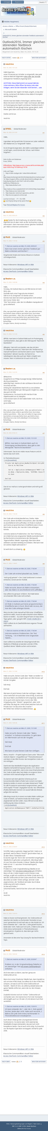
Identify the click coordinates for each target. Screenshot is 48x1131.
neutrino (9, 64)
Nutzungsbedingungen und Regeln (21, 1124)
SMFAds (19, 1128)
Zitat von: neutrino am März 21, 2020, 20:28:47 (22, 959)
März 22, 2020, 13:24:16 (10, 913)
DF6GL (8, 128)
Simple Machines (31, 1126)
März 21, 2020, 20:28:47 (10, 847)
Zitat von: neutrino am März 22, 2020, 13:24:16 (22, 1006)
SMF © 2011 (22, 1126)
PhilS (7, 237)
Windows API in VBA (25, 264)
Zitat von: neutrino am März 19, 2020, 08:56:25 (22, 246)
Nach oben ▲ (38, 1124)
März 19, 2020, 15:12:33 (10, 334)
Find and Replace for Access (16, 205)
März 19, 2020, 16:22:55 (10, 372)
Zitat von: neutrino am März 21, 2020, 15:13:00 (22, 728)
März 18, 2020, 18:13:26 (10, 68)
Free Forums (27, 1128)
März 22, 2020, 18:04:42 (10, 954)
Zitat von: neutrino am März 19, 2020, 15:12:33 (22, 438)
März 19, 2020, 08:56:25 (10, 215)
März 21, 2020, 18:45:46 (10, 723)
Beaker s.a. (10, 278)
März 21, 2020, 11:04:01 (10, 563)
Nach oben (6, 1061)
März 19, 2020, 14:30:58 (10, 282)
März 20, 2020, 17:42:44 (10, 514)
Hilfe (7, 1124)
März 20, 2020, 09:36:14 (10, 433)
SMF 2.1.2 (15, 1126)
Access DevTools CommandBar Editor (18, 271)
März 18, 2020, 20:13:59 (10, 132)
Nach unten (6, 58)
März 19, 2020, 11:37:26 (10, 241)
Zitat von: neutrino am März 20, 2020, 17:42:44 (22, 569)
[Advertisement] (24, 1088)
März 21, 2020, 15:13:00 (10, 671)
